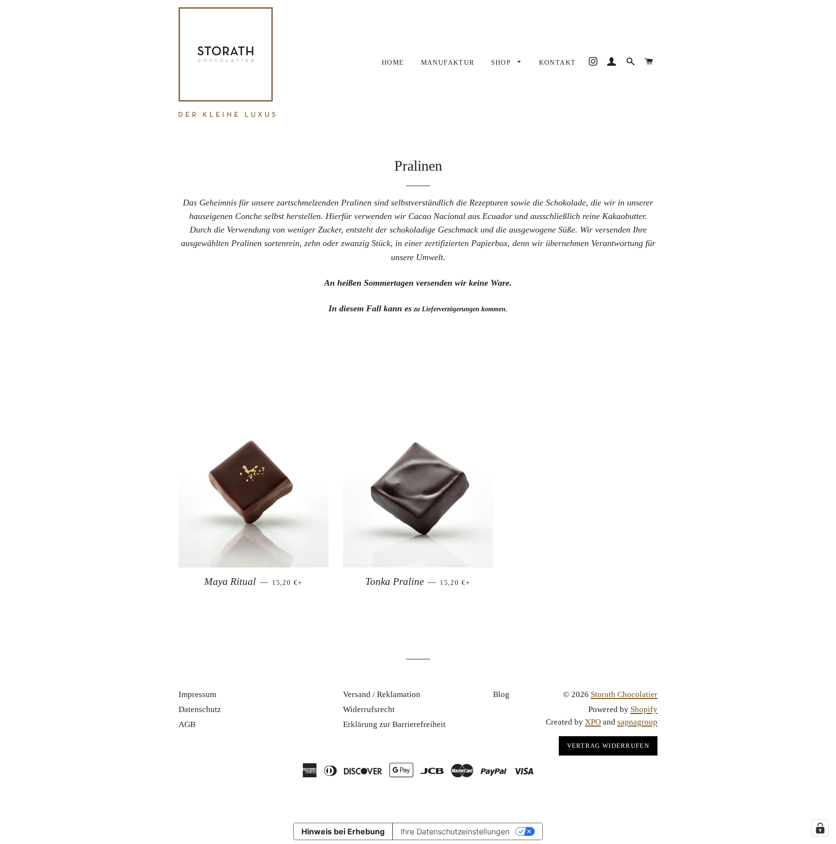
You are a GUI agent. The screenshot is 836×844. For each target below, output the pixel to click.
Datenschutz (200, 709)
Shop (502, 62)
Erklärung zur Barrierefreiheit (394, 724)
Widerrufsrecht (369, 709)
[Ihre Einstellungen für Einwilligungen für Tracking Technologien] (820, 828)
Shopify (643, 709)
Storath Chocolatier (624, 694)
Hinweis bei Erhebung (343, 831)
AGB (187, 724)
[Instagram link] (593, 62)
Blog (501, 694)
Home (393, 62)
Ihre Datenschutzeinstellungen (455, 831)
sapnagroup (637, 722)
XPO (593, 722)
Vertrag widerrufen (608, 745)
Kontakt (557, 62)
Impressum (197, 694)
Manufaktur (448, 62)
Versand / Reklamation (381, 694)
